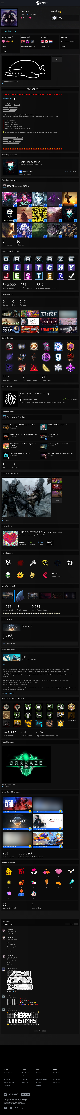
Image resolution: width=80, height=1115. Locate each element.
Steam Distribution (9, 1082)
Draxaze (29, 174)
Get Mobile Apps (58, 1076)
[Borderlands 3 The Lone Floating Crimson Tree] (24, 221)
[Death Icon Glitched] (69, 221)
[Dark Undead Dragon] (54, 237)
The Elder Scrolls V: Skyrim (30, 399)
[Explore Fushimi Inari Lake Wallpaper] (39, 237)
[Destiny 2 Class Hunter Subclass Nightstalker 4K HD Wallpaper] (54, 206)
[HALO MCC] (9, 237)
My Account (56, 1082)
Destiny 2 (27, 626)
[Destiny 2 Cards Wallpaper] (69, 237)
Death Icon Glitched (29, 161)
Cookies (38, 1082)
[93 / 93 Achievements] (17, 845)
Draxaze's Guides (16, 417)
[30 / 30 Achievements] (48, 810)
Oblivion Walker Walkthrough (34, 393)
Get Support (56, 1079)
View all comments (7, 924)
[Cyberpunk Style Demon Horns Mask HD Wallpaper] (9, 206)
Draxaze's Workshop (18, 185)
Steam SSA (7, 1076)
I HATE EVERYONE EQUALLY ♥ (35, 532)
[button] (65, 11)
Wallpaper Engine (27, 171)
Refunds (38, 1085)
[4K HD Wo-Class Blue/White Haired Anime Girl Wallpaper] (39, 206)
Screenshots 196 (10, 643)
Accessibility (40, 1076)
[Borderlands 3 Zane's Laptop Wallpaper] (39, 221)
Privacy (38, 1073)
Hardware (25, 1079)
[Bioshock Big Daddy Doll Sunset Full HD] (69, 206)
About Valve (25, 1073)
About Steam (8, 1073)
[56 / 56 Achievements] (48, 845)
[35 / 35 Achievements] (48, 827)
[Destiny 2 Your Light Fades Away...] (9, 221)
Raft (24, 656)
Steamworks (7, 1079)
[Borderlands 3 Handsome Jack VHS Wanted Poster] (24, 206)
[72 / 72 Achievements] (17, 810)
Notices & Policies (41, 1079)
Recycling (25, 1082)
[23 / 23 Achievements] (17, 827)
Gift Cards (7, 1085)
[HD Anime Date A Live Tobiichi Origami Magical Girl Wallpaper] (24, 237)
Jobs (23, 1076)
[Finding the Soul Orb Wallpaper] (54, 221)
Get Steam (56, 1073)
